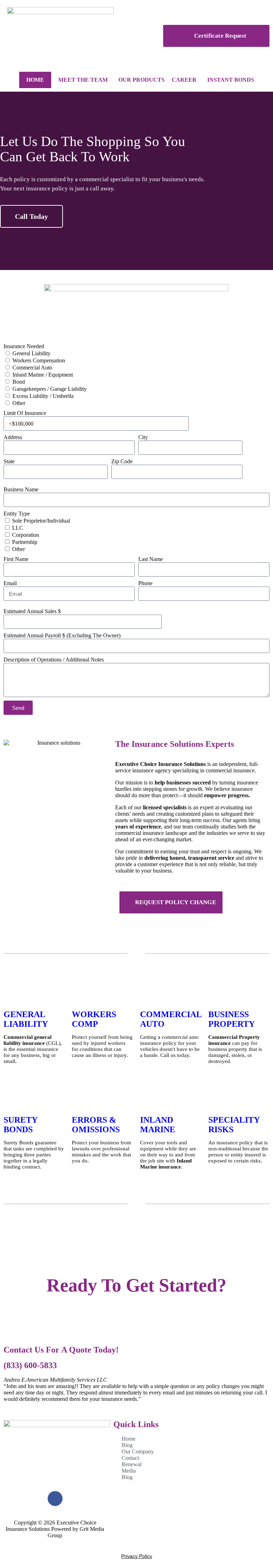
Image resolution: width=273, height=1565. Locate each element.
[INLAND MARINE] (149, 1096)
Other (18, 403)
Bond (18, 382)
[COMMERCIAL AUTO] (149, 991)
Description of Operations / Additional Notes (54, 660)
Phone (145, 583)
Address (13, 437)
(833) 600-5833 (30, 1365)
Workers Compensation (38, 360)
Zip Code (122, 461)
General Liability (31, 353)
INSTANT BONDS (230, 80)
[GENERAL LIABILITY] (12, 991)
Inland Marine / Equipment (42, 375)
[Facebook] (55, 1498)
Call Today (31, 216)
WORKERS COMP (94, 1019)
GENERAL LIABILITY (26, 1019)
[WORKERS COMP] (81, 991)
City (143, 437)
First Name (16, 559)
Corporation (25, 535)
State (9, 461)
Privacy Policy (136, 1556)
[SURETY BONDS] (12, 1096)
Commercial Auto (32, 368)
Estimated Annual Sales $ (32, 611)
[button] (7, 181)
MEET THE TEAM (83, 80)
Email (10, 583)
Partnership (24, 542)
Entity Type (17, 514)
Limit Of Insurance (25, 413)
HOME (35, 80)
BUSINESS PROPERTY (231, 1019)
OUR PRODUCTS (141, 80)
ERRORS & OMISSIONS (96, 1124)
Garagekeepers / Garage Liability (49, 389)
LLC (17, 528)
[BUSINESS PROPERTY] (217, 991)
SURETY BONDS (20, 1124)
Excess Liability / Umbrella (43, 396)
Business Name (21, 489)
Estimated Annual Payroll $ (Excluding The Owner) (62, 635)
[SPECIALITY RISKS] (217, 1096)
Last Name (150, 559)
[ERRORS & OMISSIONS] (81, 1096)
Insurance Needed (24, 346)
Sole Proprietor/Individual (41, 521)
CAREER (184, 80)
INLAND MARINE (157, 1124)
